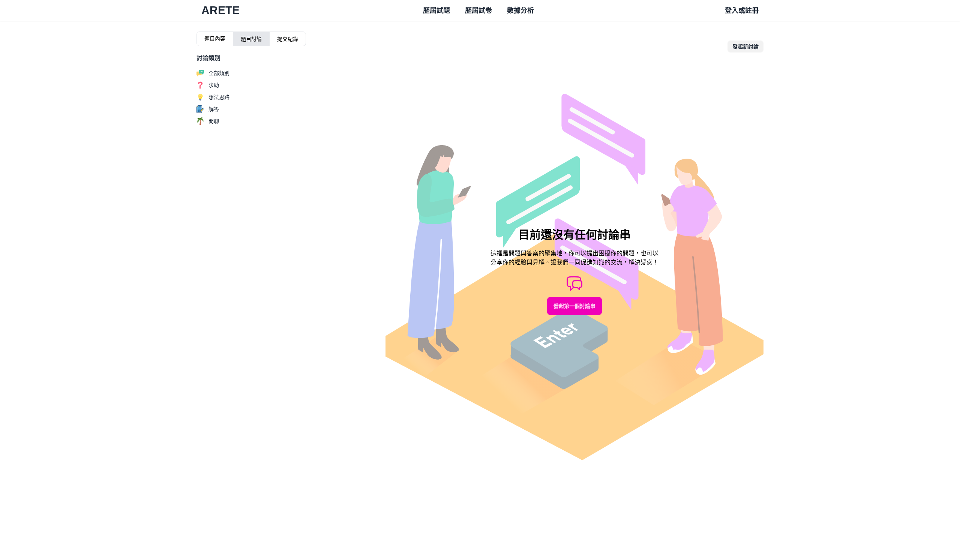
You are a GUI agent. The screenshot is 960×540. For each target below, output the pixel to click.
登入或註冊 (742, 10)
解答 (213, 109)
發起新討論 (745, 47)
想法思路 (219, 97)
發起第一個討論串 (575, 306)
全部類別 (219, 73)
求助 (213, 85)
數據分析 (520, 10)
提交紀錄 (287, 39)
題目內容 (214, 39)
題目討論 (251, 39)
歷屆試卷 (478, 10)
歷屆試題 (436, 10)
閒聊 (213, 121)
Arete (220, 10)
